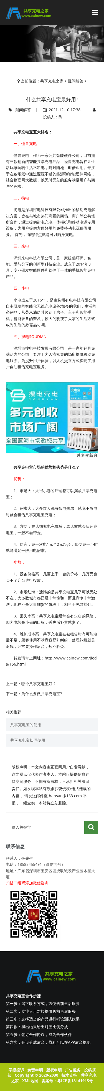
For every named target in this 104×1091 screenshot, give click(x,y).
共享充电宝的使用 (25, 724)
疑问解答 (75, 81)
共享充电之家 (52, 81)
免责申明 (35, 1069)
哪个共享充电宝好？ (38, 683)
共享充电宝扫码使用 (27, 740)
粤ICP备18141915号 (75, 1080)
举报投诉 (16, 1069)
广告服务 (73, 1069)
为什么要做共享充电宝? (41, 693)
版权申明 (54, 1069)
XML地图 (30, 1080)
